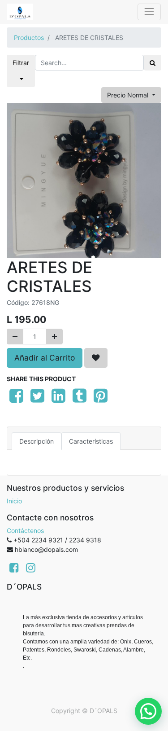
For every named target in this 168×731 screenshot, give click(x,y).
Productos (29, 37)
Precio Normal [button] (128, 95)
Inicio (14, 501)
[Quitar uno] (15, 336)
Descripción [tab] (36, 441)
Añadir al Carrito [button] (44, 357)
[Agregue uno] (54, 336)
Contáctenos (25, 530)
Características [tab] (91, 441)
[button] (96, 358)
